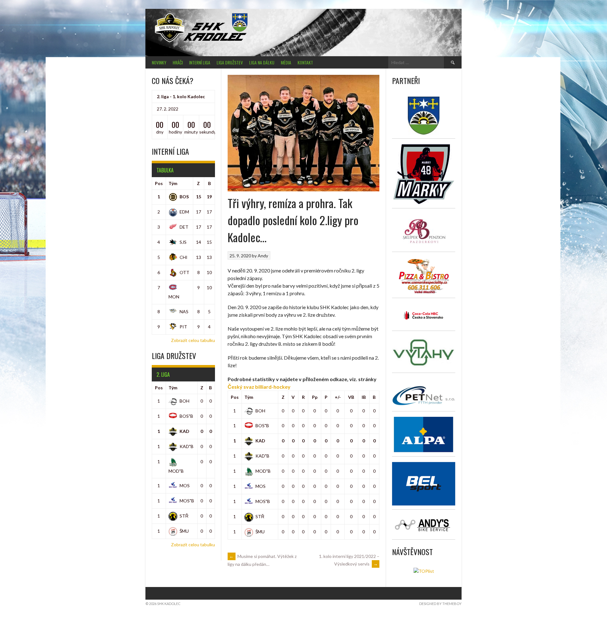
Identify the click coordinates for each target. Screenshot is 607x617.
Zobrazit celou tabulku (193, 340)
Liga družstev (230, 62)
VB (351, 397)
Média (286, 62)
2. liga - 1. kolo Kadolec (181, 96)
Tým (248, 397)
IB (364, 397)
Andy (263, 255)
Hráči (178, 62)
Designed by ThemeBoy (440, 604)
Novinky (159, 62)
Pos (235, 397)
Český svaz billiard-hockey (259, 387)
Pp (314, 397)
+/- (338, 397)
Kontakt (305, 62)
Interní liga (199, 62)
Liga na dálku (261, 62)
